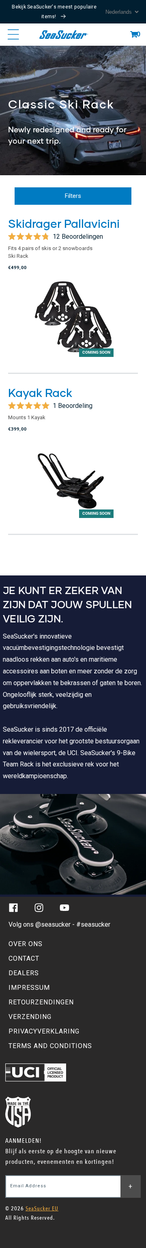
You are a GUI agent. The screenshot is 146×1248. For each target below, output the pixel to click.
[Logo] (63, 34)
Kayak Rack (40, 392)
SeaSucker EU (42, 1208)
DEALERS (24, 973)
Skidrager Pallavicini (64, 223)
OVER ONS (26, 944)
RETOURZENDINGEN (41, 1002)
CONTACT (24, 958)
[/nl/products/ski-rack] (73, 110)
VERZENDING (30, 1017)
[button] (134, 34)
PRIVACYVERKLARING (44, 1031)
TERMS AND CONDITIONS (50, 1046)
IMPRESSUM (29, 987)
